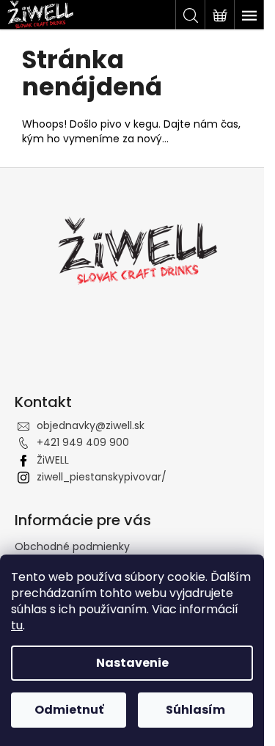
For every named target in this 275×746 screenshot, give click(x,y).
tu (17, 625)
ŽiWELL (53, 460)
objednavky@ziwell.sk (90, 425)
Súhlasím (195, 709)
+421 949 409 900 (83, 442)
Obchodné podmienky (72, 546)
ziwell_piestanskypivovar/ (101, 476)
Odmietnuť (68, 709)
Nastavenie (132, 662)
